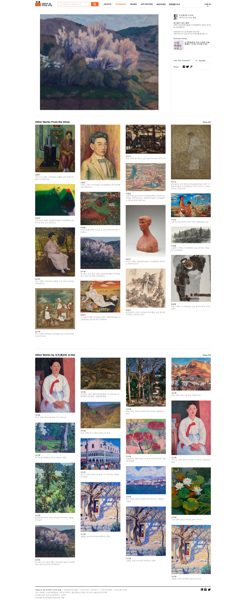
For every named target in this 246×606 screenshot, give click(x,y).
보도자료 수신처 (121, 590)
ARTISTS (107, 4)
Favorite (202, 61)
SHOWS (133, 4)
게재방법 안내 (174, 4)
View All (207, 122)
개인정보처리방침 (71, 590)
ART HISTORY (147, 4)
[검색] (95, 4)
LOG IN (208, 4)
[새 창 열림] (184, 66)
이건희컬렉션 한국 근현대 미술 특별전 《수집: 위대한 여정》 (197, 43)
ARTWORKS (120, 4)
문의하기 (94, 590)
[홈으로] (44, 3)
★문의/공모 (161, 4)
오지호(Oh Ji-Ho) (186, 15)
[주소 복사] (191, 66)
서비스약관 (84, 590)
